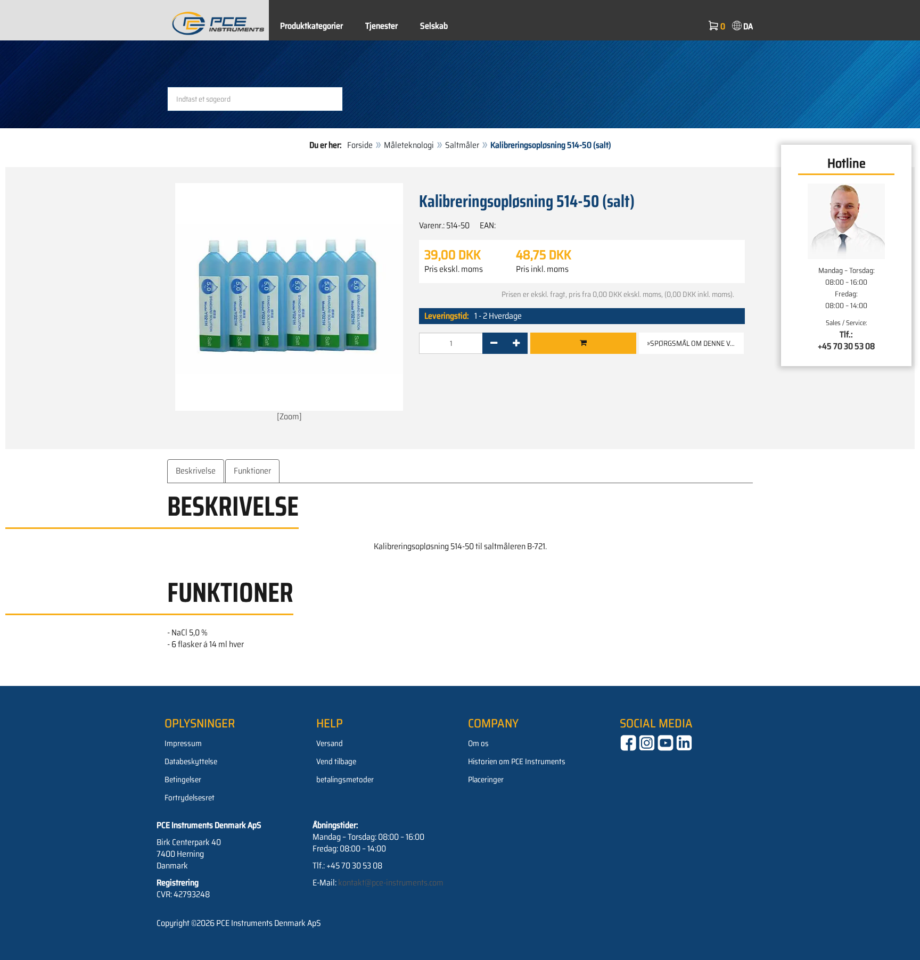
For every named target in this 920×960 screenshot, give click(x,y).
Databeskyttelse (191, 761)
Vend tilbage (336, 761)
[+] (516, 343)
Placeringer (486, 779)
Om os (478, 743)
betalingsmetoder (345, 779)
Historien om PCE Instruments (516, 761)
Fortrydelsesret (190, 797)
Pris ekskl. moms (453, 269)
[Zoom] (289, 416)
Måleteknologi (409, 145)
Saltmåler (462, 145)
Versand (329, 743)
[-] (493, 343)
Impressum (183, 743)
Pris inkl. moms (542, 269)
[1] (583, 343)
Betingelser (183, 779)
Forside (360, 145)
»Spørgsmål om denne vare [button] (694, 343)
